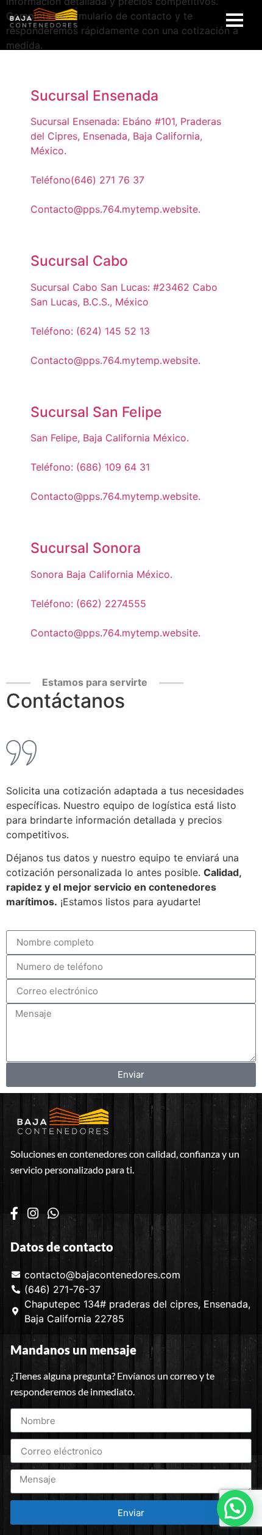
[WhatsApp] (53, 1212)
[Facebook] (14, 1212)
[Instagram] (32, 1212)
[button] (235, 1508)
